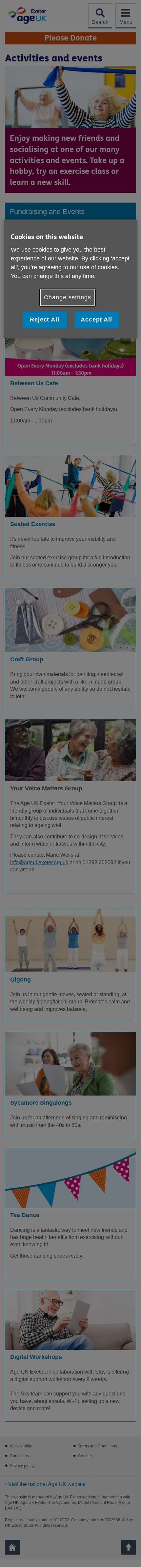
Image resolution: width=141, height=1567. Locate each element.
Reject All (44, 319)
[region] (71, 279)
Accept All (96, 319)
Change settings (67, 297)
